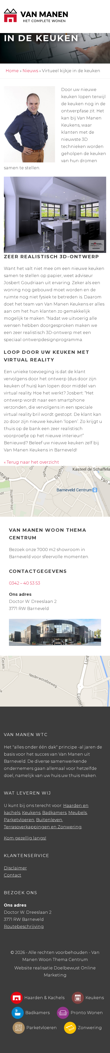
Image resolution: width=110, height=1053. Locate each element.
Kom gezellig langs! (25, 838)
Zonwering (90, 1027)
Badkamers (54, 812)
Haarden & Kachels (44, 997)
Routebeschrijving (24, 926)
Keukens (31, 812)
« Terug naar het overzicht (31, 462)
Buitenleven (49, 819)
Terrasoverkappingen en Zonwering (43, 827)
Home (12, 70)
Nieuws (30, 70)
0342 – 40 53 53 (24, 583)
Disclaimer (15, 868)
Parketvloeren (19, 819)
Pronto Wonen (87, 1012)
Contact (12, 875)
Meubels (77, 812)
